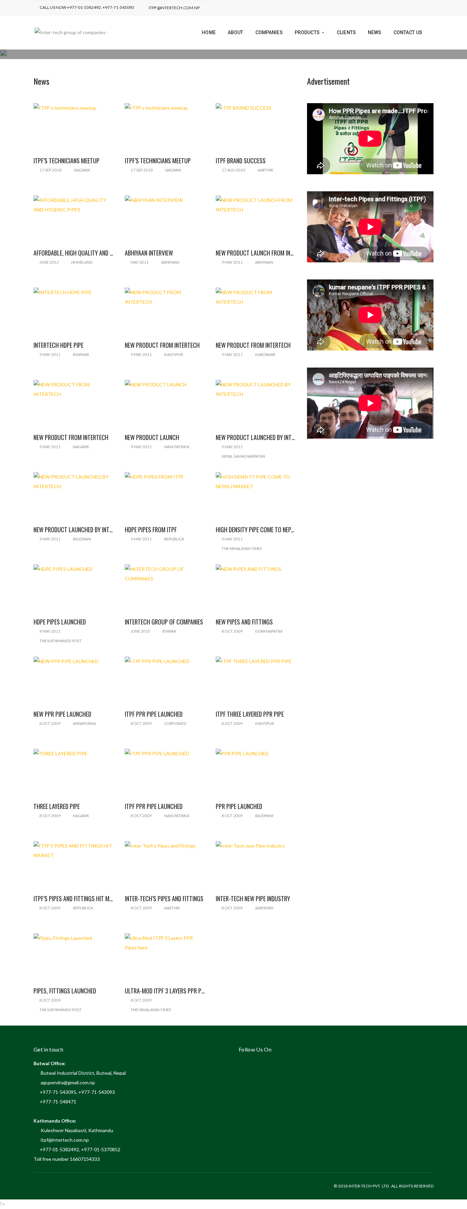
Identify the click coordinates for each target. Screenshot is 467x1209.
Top (451, 1193)
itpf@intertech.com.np (174, 7)
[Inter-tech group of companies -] (71, 32)
